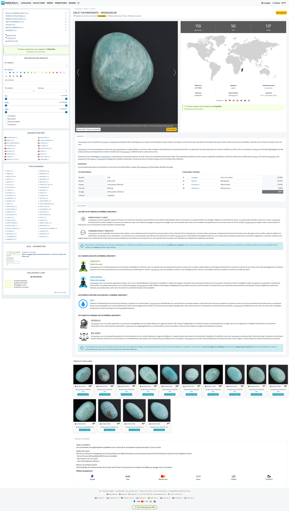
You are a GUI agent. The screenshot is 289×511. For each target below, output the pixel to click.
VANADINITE (11, 239)
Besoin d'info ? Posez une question (88, 129)
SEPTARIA (10, 231)
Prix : (6, 96)
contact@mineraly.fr (159, 494)
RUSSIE (43, 154)
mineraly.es (154, 498)
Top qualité (11, 38)
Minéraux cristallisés (16, 19)
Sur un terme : (9, 80)
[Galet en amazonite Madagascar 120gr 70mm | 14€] (235, 374)
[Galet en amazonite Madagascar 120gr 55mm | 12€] (191, 374)
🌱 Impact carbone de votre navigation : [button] (36, 50)
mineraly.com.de (128, 498)
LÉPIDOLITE (11, 212)
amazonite (81, 386)
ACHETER (281, 13)
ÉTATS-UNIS (45, 156)
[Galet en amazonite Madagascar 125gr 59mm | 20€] (213, 374)
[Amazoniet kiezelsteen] (241, 100)
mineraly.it (142, 498)
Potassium (195, 184)
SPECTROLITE (11, 234)
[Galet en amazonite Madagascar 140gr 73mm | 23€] (148, 374)
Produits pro (12, 41)
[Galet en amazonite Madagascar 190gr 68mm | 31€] (84, 410)
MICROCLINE (11, 214)
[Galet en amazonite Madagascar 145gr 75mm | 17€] (159, 410)
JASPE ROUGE (11, 206)
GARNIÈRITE (11, 198)
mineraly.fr (101, 498)
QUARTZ (43, 220)
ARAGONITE (44, 179)
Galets (93, 8)
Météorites (11, 30)
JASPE (9, 204)
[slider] (6, 99)
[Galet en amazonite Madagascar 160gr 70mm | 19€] (126, 374)
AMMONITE (44, 173)
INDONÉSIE (11, 145)
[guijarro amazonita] (238, 100)
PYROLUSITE (11, 220)
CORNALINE (44, 187)
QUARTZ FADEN (12, 223)
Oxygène (194, 177)
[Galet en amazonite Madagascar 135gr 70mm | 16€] (278, 374)
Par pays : (41, 88)
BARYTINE (44, 182)
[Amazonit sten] (249, 100)
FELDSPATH (11, 195)
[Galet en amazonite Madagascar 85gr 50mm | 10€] (104, 374)
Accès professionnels (160, 491)
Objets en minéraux (15, 22)
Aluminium (195, 188)
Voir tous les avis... (60, 292)
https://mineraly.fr (176, 494)
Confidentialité (120, 491)
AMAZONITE (44, 171)
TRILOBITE (44, 236)
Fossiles (10, 25)
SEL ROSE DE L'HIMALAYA (48, 228)
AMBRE (9, 173)
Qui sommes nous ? (132, 491)
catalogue (78, 8)
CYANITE (10, 190)
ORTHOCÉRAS (45, 214)
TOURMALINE (11, 236)
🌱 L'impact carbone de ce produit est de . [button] (203, 107)
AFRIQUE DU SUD (13, 159)
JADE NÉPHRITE (45, 201)
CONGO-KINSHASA (46, 140)
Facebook (123, 494)
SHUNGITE (44, 231)
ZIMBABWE (44, 159)
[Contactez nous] (78, 3)
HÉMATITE (10, 201)
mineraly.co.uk (114, 498)
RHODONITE (44, 225)
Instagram (133, 494)
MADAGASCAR (46, 148)
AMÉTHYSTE (11, 176)
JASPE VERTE (45, 206)
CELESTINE (10, 187)
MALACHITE (44, 212)
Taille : (7, 109)
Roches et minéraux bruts (17, 13)
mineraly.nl (166, 498)
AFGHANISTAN (12, 137)
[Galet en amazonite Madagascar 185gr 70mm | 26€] (169, 374)
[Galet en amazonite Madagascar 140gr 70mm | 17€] (256, 374)
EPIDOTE (43, 193)
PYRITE (43, 217)
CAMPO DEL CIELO (46, 184)
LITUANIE (44, 145)
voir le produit (83, 394)
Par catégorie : (9, 63)
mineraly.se (190, 498)
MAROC (10, 148)
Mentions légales (108, 491)
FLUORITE (44, 195)
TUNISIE (10, 156)
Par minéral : (9, 88)
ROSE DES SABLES (13, 228)
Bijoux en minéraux (14, 27)
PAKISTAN (11, 154)
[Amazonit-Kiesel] (230, 100)
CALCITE (10, 184)
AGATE (9, 171)
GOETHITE (44, 198)
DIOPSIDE (44, 190)
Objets (86, 8)
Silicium (194, 181)
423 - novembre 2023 (269, 95)
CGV (100, 491)
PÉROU (43, 151)
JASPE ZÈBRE (11, 209)
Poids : (7, 102)
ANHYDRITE (44, 176)
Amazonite (269, 88)
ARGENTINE (44, 137)
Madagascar (233, 95)
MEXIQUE (11, 151)
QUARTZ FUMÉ (45, 223)
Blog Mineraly (113, 494)
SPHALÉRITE (44, 234)
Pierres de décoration (16, 16)
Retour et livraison (146, 491)
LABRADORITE (45, 209)
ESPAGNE (44, 143)
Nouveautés (11, 36)
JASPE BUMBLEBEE (47, 204)
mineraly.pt (178, 498)
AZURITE (10, 182)
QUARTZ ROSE (11, 225)
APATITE (9, 179)
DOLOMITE (10, 193)
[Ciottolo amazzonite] (234, 100)
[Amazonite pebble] (226, 100)
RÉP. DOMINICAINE (13, 143)
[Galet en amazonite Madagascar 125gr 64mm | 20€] (83, 374)
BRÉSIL (10, 140)
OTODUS (10, 217)
